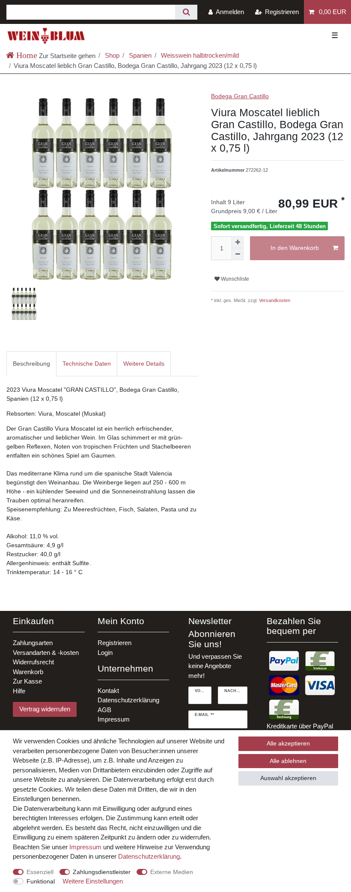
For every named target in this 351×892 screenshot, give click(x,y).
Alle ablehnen (288, 760)
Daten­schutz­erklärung (149, 856)
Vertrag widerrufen (44, 709)
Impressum (114, 719)
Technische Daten (86, 363)
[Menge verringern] (238, 254)
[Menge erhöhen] (238, 242)
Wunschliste (234, 279)
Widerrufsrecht (33, 662)
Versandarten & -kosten (46, 652)
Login (105, 652)
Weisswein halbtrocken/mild (199, 55)
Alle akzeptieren (288, 743)
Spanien (139, 55)
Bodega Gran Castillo (240, 96)
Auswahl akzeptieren (288, 778)
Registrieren (114, 642)
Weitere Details (143, 363)
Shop (111, 55)
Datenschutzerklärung (128, 700)
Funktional (41, 881)
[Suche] (186, 12)
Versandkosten (274, 300)
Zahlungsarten (33, 642)
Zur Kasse (27, 681)
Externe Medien (171, 872)
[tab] (31, 363)
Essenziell (40, 872)
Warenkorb (28, 671)
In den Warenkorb (295, 247)
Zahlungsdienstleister (102, 872)
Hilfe (19, 691)
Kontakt (108, 690)
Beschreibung (31, 363)
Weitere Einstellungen (92, 881)
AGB (104, 709)
